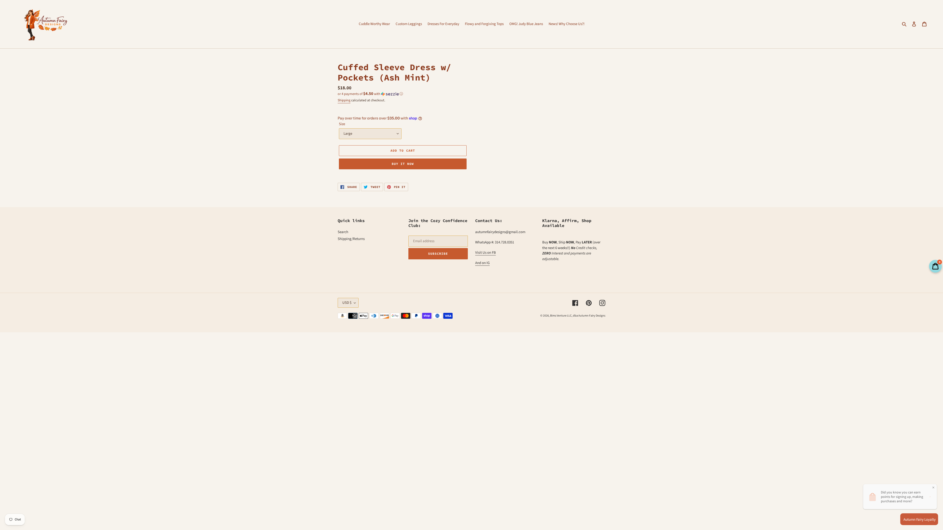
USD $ (346, 302)
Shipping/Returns (351, 238)
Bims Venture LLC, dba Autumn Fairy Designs (577, 316)
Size (342, 124)
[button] (370, 94)
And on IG (482, 262)
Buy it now (403, 164)
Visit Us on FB (485, 252)
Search (343, 232)
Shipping (344, 100)
